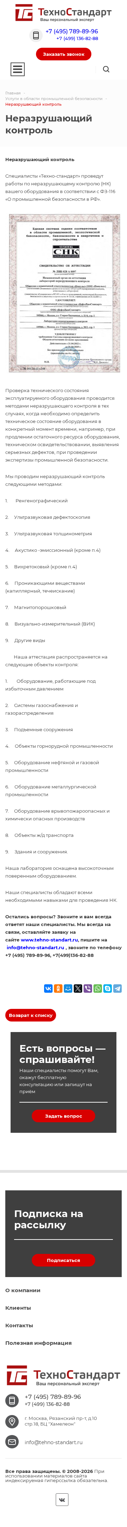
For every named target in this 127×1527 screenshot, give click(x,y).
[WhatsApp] (97, 988)
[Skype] (107, 988)
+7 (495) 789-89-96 (72, 31)
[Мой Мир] (68, 988)
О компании (23, 1290)
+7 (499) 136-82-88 (77, 38)
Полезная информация (38, 1343)
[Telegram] (117, 988)
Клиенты (18, 1307)
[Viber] (88, 988)
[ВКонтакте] (48, 988)
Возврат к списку (31, 1015)
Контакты (19, 1325)
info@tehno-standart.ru (54, 1442)
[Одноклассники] (58, 988)
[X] (78, 988)
